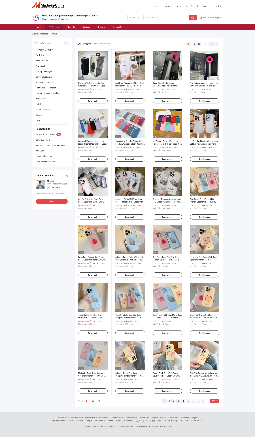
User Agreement (142, 426)
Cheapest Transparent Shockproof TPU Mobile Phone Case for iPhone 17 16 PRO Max (167, 202)
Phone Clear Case (43, 109)
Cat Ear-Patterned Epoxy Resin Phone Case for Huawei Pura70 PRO (91, 202)
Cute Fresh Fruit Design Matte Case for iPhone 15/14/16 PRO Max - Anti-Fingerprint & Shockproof (167, 318)
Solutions (86, 27)
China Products (75, 418)
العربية (137, 421)
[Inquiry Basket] (192, 6)
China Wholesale (117, 418)
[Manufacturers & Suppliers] (49, 5)
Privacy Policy (167, 426)
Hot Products (62, 418)
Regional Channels (159, 418)
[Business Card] (67, 175)
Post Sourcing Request (212, 17)
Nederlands (128, 421)
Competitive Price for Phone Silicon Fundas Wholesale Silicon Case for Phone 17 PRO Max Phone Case (129, 144)
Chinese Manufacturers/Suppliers (96, 418)
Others (38, 120)
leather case (41, 98)
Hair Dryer (40, 104)
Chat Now (54, 187)
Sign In (156, 6)
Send (52, 201)
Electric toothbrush (44, 60)
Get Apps (203, 6)
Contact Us (117, 27)
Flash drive (40, 55)
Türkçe (175, 421)
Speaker (39, 115)
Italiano (110, 421)
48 (99, 401)
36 (93, 401)
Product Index (173, 418)
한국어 (145, 421)
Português (79, 421)
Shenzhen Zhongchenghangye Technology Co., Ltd (68, 15)
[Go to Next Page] (216, 44)
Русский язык (100, 421)
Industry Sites (144, 418)
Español (70, 421)
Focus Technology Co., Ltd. (110, 426)
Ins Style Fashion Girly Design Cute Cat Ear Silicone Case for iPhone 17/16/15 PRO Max (204, 144)
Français (89, 421)
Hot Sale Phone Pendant (46, 87)
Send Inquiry (93, 101)
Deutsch (119, 421)
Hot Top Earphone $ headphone (49, 93)
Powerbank (40, 66)
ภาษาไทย (166, 421)
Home (38, 27)
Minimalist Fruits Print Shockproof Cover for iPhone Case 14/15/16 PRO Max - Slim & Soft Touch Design (93, 376)
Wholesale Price (131, 418)
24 (87, 401)
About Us (71, 27)
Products (55, 27)
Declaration (155, 426)
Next (213, 400)
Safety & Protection (44, 77)
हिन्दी (159, 421)
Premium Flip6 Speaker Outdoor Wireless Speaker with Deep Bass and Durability (91, 86)
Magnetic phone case (44, 82)
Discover (101, 27)
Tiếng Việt (184, 421)
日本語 (152, 421)
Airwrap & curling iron (45, 71)
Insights (194, 418)
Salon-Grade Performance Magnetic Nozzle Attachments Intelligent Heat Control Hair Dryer (166, 86)
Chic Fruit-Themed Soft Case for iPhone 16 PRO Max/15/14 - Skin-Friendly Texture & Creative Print (203, 318)
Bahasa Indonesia (197, 421)
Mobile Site (185, 418)
